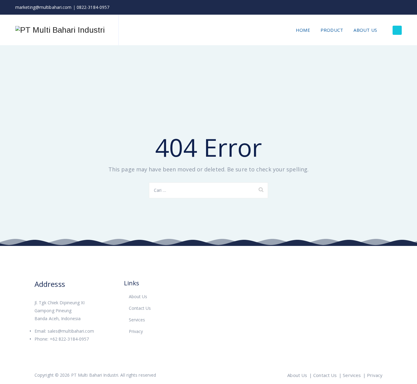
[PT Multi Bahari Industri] (60, 30)
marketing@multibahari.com (43, 7)
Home (303, 30)
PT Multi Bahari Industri (94, 375)
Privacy (136, 331)
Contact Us (140, 308)
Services (137, 320)
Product (332, 30)
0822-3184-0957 (93, 7)
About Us (365, 30)
